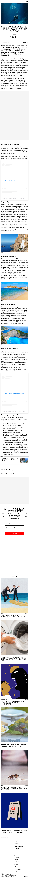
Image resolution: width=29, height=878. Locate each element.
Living (14, 34)
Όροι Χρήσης (17, 848)
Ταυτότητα (17, 843)
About (16, 841)
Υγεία (16, 855)
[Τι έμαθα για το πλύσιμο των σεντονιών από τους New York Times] (14, 637)
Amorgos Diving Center (21, 81)
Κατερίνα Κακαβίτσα (14, 80)
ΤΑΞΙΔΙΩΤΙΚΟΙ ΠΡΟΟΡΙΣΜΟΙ (9, 473)
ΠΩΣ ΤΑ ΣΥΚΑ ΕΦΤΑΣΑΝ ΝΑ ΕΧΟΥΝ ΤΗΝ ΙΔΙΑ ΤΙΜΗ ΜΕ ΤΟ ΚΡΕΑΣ (13, 745)
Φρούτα (2, 743)
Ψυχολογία (17, 857)
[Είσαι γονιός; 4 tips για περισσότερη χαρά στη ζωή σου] (14, 595)
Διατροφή (17, 861)
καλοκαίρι (14, 153)
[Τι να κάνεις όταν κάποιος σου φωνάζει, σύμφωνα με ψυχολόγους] (14, 681)
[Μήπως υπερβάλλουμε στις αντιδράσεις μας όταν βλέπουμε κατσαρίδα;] (14, 767)
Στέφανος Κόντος (17, 62)
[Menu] (14, 1)
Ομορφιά (16, 864)
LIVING (2, 473)
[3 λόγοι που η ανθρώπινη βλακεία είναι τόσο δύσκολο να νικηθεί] (14, 810)
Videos (16, 871)
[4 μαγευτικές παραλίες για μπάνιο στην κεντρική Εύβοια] (24, 460)
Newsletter (17, 850)
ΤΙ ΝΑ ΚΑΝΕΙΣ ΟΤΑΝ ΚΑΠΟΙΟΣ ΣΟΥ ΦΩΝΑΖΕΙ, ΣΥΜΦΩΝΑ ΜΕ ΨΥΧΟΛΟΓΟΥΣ (13, 703)
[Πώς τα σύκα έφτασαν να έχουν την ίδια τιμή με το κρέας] (14, 724)
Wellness (16, 859)
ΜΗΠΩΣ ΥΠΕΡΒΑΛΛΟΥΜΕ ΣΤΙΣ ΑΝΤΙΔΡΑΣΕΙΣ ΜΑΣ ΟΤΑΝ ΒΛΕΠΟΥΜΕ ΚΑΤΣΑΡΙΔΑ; (14, 789)
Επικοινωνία (17, 851)
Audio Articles (18, 869)
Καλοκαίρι (2, 785)
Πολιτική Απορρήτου (19, 846)
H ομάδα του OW (18, 844)
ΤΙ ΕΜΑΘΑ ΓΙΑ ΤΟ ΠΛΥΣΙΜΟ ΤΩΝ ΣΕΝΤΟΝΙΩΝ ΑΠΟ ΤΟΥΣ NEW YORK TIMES (13, 659)
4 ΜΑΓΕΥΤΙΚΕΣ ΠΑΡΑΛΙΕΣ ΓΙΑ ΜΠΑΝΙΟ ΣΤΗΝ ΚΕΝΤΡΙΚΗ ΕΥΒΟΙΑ (9, 459)
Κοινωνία (2, 829)
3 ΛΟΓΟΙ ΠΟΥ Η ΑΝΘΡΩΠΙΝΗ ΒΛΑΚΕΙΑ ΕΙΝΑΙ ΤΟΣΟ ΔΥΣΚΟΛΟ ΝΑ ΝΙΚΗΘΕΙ (14, 831)
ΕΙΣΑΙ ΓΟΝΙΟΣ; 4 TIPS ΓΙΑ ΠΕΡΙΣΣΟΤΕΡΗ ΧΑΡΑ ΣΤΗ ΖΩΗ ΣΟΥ (13, 616)
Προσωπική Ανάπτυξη (4, 699)
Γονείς (2, 613)
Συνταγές (17, 862)
